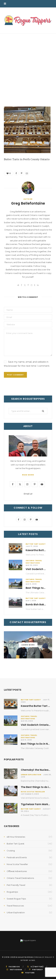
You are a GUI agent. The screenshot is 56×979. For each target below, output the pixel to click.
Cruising (11, 850)
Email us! (28, 493)
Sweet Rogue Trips (16, 898)
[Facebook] (49, 87)
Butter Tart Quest (36, 544)
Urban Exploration (31, 774)
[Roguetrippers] (28, 20)
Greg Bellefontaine (16, 95)
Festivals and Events (17, 857)
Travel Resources (15, 905)
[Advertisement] (28, 63)
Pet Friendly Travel (16, 885)
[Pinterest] (49, 91)
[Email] (49, 94)
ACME (32, 960)
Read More (28, 475)
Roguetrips (12, 892)
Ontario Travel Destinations (34, 561)
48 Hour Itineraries (16, 837)
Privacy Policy (44, 957)
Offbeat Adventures (17, 871)
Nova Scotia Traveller (33, 792)
